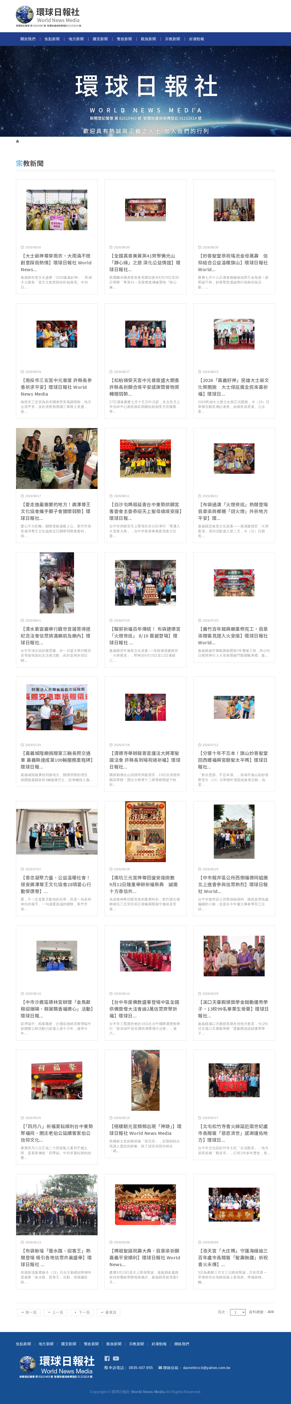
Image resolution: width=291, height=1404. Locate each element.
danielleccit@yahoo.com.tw (207, 1368)
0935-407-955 (141, 1368)
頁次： (223, 1312)
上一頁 (57, 1312)
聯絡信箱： (172, 1368)
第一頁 (31, 1312)
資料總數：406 (261, 1312)
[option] (145, 91)
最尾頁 (111, 1312)
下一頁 (84, 1312)
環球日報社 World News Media (48, 16)
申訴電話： (118, 1368)
